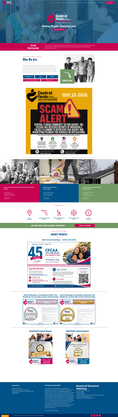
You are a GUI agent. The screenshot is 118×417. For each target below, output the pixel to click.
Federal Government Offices (59, 218)
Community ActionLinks (74, 218)
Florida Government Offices (44, 218)
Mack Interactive (40, 415)
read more (7, 198)
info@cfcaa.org (15, 392)
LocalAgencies (29, 218)
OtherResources (88, 218)
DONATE (110, 2)
